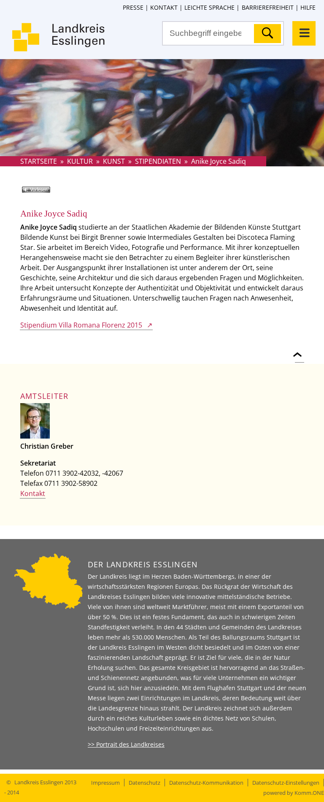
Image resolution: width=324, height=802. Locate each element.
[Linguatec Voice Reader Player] (48, 193)
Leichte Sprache (209, 7)
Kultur (80, 161)
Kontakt (164, 7)
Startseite (38, 161)
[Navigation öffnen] (304, 33)
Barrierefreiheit (267, 7)
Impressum (105, 782)
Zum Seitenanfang (299, 350)
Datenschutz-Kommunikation (206, 782)
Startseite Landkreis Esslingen (59, 42)
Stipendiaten (158, 161)
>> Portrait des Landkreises (126, 744)
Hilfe (308, 7)
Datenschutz (144, 782)
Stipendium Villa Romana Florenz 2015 (81, 325)
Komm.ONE (309, 793)
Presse (133, 7)
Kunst (114, 161)
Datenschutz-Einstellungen (285, 782)
